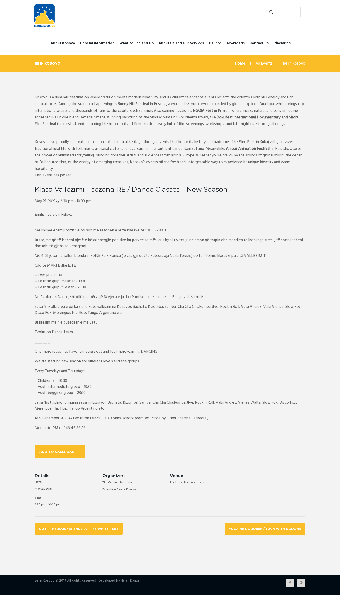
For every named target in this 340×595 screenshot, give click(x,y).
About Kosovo (63, 43)
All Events (264, 63)
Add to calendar (56, 452)
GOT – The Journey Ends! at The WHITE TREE (78, 528)
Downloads (235, 43)
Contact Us (259, 43)
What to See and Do (136, 43)
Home (240, 63)
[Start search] (271, 12)
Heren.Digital (130, 581)
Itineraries (282, 43)
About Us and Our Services (181, 43)
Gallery (215, 43)
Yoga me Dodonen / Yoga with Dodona (265, 528)
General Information (97, 43)
